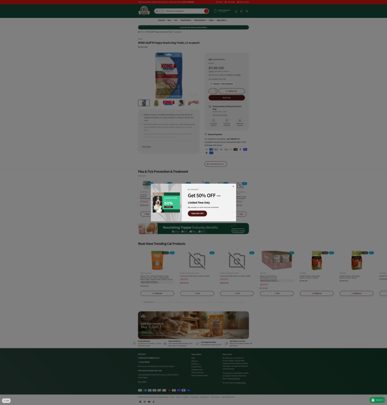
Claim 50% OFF (197, 214)
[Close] (233, 186)
